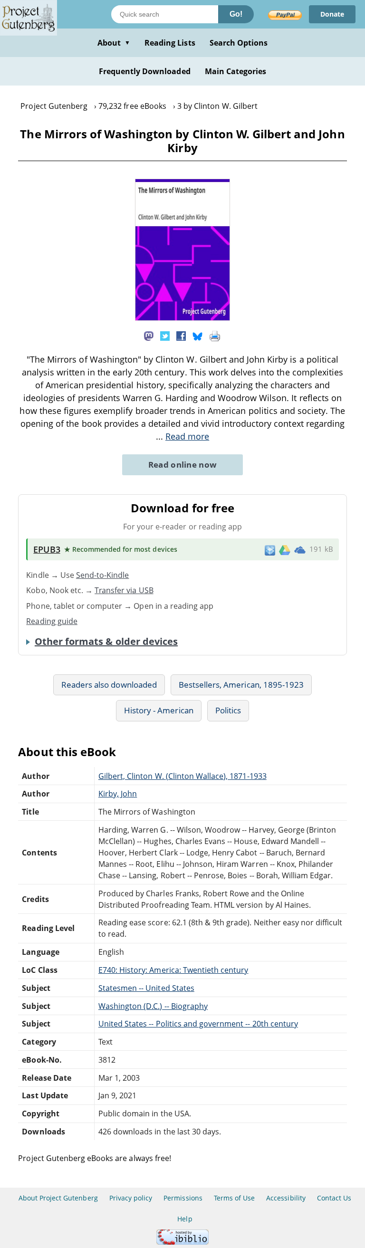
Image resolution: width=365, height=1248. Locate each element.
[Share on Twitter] (165, 335)
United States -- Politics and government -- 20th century (198, 1023)
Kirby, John (117, 793)
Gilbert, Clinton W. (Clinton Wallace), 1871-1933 (182, 776)
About (113, 43)
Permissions (182, 1197)
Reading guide (51, 621)
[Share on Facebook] (181, 335)
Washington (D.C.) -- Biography (153, 1006)
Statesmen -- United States (146, 988)
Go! (236, 14)
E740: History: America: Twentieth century (173, 970)
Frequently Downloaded (145, 71)
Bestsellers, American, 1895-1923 (241, 684)
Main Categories (236, 71)
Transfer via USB (124, 590)
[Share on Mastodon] (149, 335)
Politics (228, 710)
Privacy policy (131, 1197)
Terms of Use (234, 1197)
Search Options (239, 43)
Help (184, 1218)
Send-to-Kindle (102, 575)
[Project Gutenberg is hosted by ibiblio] (182, 1242)
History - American (158, 710)
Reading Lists (169, 43)
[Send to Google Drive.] (284, 549)
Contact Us (334, 1197)
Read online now (182, 464)
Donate (332, 14)
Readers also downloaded (109, 684)
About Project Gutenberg (58, 1197)
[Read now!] (182, 318)
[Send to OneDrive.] (300, 549)
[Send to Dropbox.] (270, 550)
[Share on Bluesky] (197, 335)
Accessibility (286, 1197)
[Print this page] (215, 335)
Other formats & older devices (106, 641)
